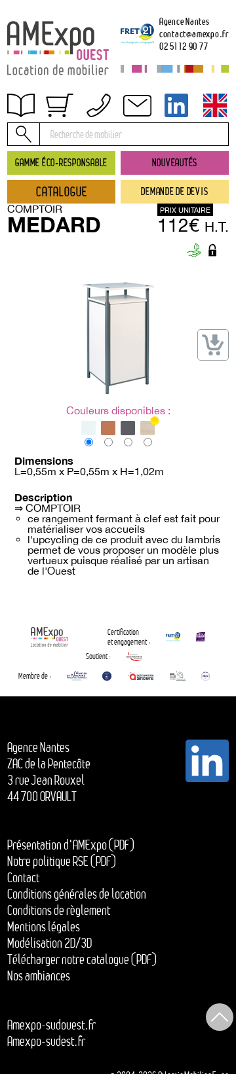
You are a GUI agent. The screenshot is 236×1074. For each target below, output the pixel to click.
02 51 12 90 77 (183, 46)
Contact (35, 175)
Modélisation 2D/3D (49, 943)
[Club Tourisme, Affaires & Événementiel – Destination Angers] (178, 676)
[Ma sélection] (59, 105)
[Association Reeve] (205, 676)
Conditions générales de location (76, 894)
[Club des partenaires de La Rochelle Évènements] (106, 676)
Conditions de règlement (71, 147)
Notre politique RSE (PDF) (61, 861)
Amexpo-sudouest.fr (51, 1025)
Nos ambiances (38, 976)
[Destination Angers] (140, 676)
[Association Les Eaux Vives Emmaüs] (135, 656)
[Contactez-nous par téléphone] (98, 105)
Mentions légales (43, 927)
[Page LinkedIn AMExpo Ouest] (176, 105)
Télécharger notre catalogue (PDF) (82, 959)
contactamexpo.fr (194, 34)
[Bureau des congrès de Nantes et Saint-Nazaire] (76, 676)
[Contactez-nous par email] (137, 105)
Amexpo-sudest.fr (46, 1041)
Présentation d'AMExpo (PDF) (70, 845)
